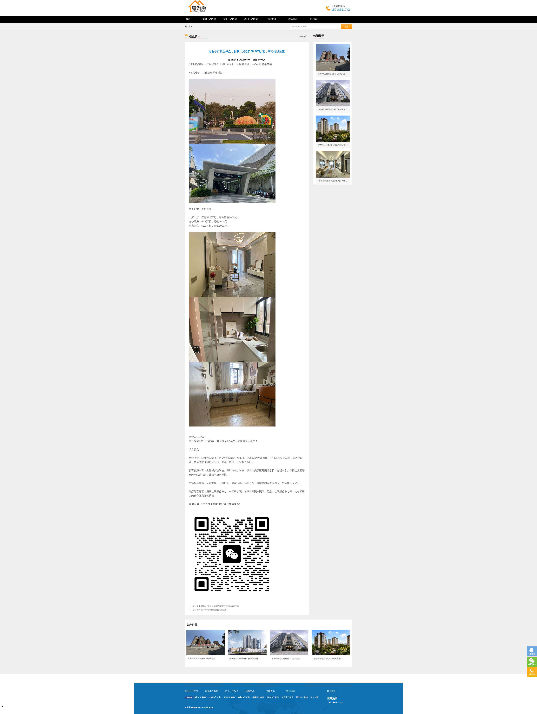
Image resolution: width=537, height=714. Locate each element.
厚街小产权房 (273, 697)
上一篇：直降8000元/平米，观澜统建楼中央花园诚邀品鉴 (214, 606)
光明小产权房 (258, 697)
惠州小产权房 (251, 19)
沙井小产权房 (244, 697)
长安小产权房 (302, 697)
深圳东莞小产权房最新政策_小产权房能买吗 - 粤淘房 (200, 6)
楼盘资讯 (292, 19)
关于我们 (313, 19)
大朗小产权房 (215, 697)
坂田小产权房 (287, 697)
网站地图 (314, 697)
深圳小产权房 (209, 19)
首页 (188, 19)
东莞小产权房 (230, 19)
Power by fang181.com (202, 707)
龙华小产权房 (229, 697)
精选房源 (272, 19)
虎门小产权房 (200, 697)
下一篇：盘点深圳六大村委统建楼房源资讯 (207, 610)
